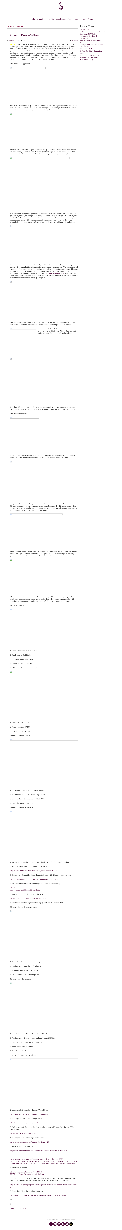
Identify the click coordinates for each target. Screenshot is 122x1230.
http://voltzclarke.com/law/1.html (23, 1133)
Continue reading (18, 1208)
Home (90, 19)
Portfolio (31, 19)
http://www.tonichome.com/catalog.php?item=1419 (29, 1142)
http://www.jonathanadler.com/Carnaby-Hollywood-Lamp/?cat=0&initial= (38, 1150)
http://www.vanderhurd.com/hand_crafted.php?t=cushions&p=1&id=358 (38, 1195)
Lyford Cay (84, 30)
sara (24, 40)
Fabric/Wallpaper (59, 19)
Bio (70, 19)
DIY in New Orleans (87, 49)
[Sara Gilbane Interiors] (61, 7)
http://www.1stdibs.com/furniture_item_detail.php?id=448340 (33, 871)
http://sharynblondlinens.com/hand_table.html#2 (29, 898)
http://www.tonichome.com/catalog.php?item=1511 (29, 1114)
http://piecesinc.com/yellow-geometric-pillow (27, 1123)
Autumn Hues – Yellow (24, 35)
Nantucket (84, 38)
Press (75, 19)
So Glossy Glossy (86, 59)
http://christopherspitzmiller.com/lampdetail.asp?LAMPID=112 (34, 879)
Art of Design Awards (55, 273)
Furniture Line (44, 19)
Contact (83, 19)
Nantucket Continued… (89, 36)
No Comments (74, 40)
